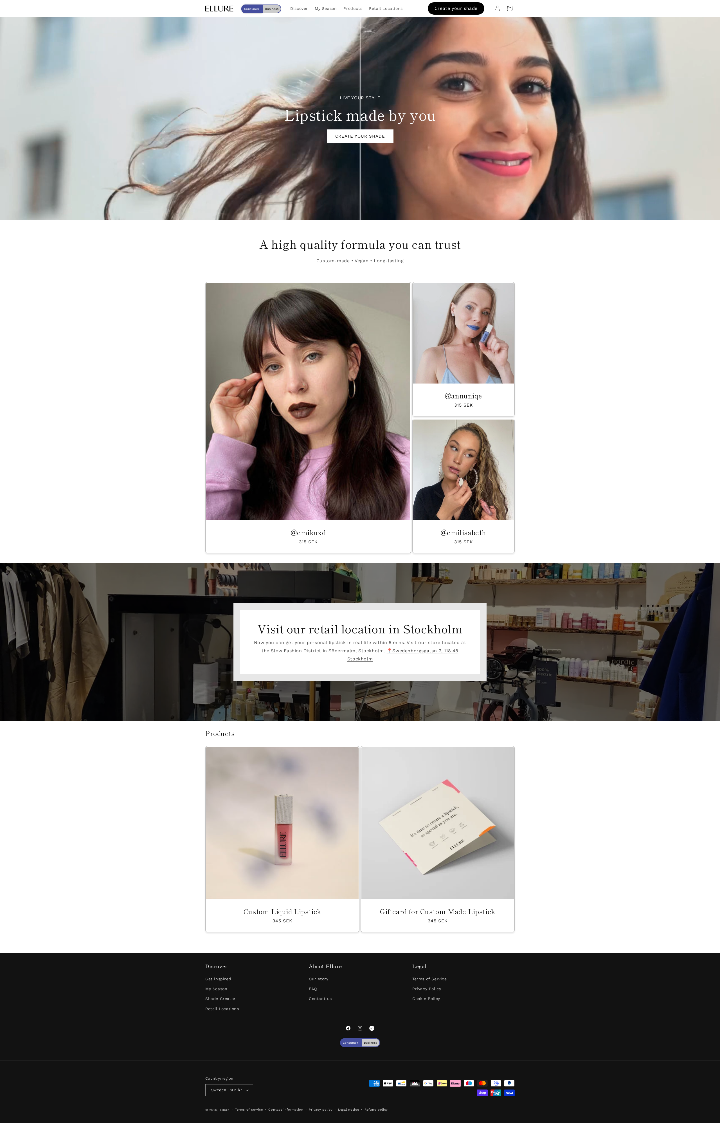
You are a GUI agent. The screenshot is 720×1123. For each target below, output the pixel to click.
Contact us (320, 998)
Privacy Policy (426, 989)
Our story (318, 979)
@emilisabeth (463, 532)
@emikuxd (308, 532)
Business (271, 8)
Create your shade (456, 8)
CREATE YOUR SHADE (360, 136)
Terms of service (249, 1109)
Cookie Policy (426, 998)
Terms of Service (429, 979)
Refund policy (376, 1109)
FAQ (313, 989)
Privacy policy (320, 1109)
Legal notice (348, 1109)
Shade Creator (220, 998)
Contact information (285, 1109)
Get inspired (218, 979)
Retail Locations (222, 1009)
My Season (216, 989)
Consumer (252, 8)
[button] (509, 8)
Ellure (225, 1110)
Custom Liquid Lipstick (282, 911)
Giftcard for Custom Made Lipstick (437, 911)
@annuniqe (463, 395)
